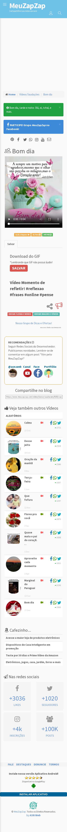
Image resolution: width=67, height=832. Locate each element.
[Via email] (49, 139)
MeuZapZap (20, 811)
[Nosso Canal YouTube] (43, 139)
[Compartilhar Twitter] (25, 139)
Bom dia (47, 94)
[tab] (11, 244)
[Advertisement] (33, 53)
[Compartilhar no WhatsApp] (31, 139)
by (33, 815)
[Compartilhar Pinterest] (12, 139)
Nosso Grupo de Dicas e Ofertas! (33, 323)
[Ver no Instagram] (37, 139)
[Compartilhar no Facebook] (19, 139)
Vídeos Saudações (29, 94)
